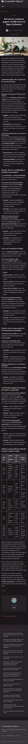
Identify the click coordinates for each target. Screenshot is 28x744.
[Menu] (2, 6)
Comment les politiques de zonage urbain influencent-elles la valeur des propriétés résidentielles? (12, 690)
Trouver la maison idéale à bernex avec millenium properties (12, 684)
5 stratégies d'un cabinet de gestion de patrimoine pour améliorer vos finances (12, 696)
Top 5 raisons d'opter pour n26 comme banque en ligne (13, 711)
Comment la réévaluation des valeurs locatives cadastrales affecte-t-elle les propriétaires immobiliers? (13, 646)
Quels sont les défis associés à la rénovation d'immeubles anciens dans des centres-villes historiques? (13, 652)
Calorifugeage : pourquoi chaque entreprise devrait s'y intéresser (13, 700)
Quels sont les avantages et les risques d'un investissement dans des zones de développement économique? (12, 663)
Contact (18, 735)
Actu (7, 11)
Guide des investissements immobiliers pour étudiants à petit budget (13, 680)
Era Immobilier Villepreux (12, 1)
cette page (23, 566)
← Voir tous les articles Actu (8, 616)
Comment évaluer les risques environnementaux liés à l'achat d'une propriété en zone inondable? (13, 706)
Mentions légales (11, 735)
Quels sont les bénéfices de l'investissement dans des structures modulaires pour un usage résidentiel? (13, 635)
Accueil (3, 11)
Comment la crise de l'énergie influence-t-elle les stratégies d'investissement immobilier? (13, 640)
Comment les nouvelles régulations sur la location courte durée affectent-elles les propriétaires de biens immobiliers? (12, 674)
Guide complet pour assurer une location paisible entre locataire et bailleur (12, 668)
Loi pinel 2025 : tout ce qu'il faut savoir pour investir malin (13, 657)
